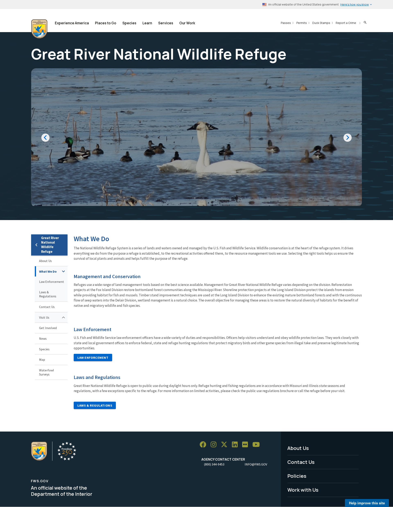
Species (129, 23)
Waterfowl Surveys (46, 372)
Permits (301, 23)
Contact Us (47, 307)
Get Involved (48, 328)
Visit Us (44, 317)
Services (165, 23)
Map (42, 359)
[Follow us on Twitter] (225, 444)
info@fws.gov (256, 464)
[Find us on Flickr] (246, 444)
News (43, 338)
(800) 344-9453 (214, 464)
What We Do (48, 271)
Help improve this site (367, 502)
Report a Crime (346, 23)
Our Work (187, 23)
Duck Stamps (321, 23)
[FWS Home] (39, 29)
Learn (147, 23)
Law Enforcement (51, 282)
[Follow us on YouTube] (257, 444)
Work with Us (302, 489)
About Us (45, 261)
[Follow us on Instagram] (215, 444)
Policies (296, 475)
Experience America (72, 23)
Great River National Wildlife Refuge (50, 245)
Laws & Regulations (47, 294)
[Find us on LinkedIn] (236, 444)
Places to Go (105, 23)
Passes (286, 23)
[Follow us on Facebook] (204, 444)
